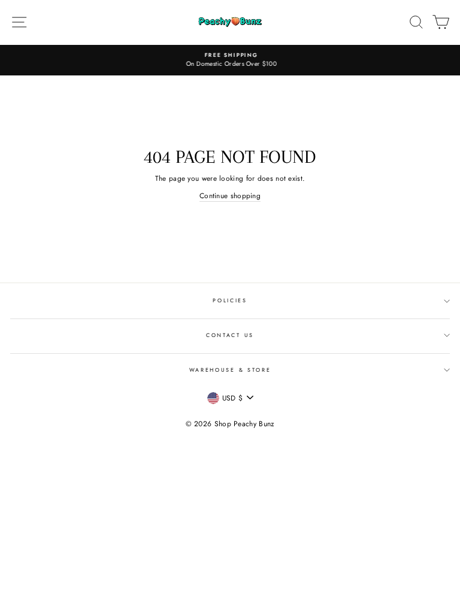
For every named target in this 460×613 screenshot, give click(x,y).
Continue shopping (230, 195)
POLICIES (230, 300)
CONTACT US (230, 335)
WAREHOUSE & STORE (230, 370)
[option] (230, 60)
